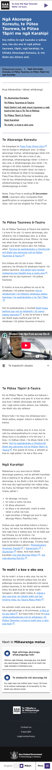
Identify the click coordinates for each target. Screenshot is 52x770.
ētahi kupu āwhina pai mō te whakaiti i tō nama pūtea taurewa (25, 311)
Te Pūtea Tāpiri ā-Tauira (17, 115)
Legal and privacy (26, 736)
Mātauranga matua (12, 69)
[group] (26, 365)
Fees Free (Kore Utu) (32, 146)
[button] (26, 365)
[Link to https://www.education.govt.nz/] (26, 710)
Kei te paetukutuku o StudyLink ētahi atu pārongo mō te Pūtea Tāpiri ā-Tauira (25, 446)
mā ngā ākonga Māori (25, 555)
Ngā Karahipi (11, 120)
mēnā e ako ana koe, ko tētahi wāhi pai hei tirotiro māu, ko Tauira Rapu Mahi (23, 596)
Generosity (32, 548)
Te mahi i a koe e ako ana (18, 124)
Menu (41, 766)
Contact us (26, 727)
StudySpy (7, 551)
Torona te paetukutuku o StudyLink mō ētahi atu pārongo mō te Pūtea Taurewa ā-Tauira (26, 252)
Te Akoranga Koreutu (16, 98)
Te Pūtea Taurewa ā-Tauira (19, 102)
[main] (26, 355)
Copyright (26, 732)
